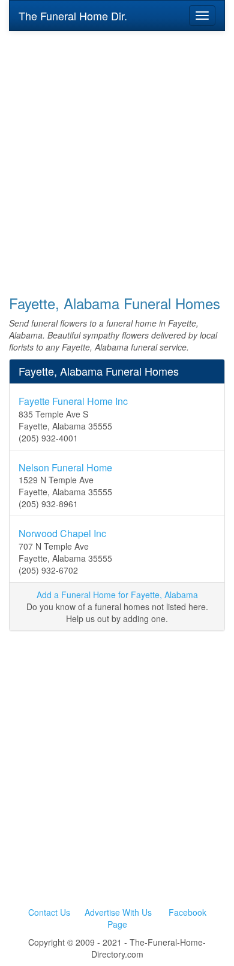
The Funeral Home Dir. (73, 15)
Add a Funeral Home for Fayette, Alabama (117, 595)
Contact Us (49, 912)
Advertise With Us (118, 912)
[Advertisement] (117, 155)
